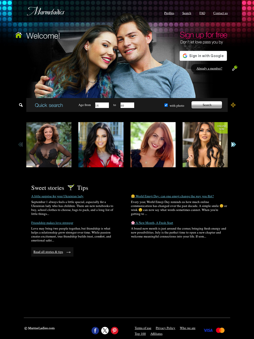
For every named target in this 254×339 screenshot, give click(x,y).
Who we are (187, 328)
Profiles (169, 13)
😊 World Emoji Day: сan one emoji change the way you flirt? (172, 196)
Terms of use (143, 328)
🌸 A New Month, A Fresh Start (152, 222)
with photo (177, 105)
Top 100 (140, 333)
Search (186, 13)
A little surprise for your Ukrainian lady (57, 196)
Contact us (220, 13)
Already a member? (209, 68)
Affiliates (156, 333)
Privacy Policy (165, 328)
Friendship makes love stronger (52, 222)
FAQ (202, 13)
